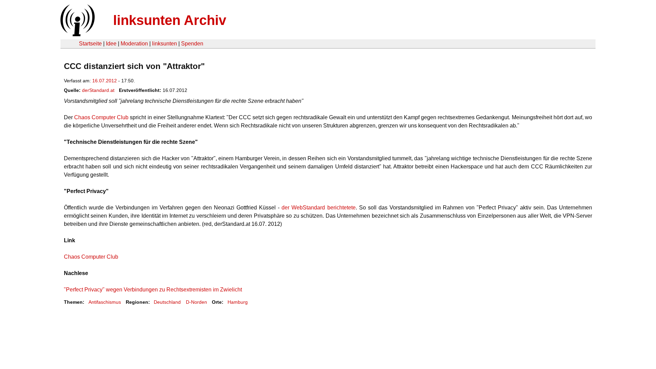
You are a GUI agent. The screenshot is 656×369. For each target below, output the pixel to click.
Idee (111, 43)
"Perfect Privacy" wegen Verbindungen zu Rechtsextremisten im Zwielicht (153, 289)
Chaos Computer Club (101, 117)
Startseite (90, 43)
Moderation (134, 43)
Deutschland (167, 302)
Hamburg (238, 302)
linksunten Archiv (169, 20)
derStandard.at (98, 90)
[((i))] (77, 34)
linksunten (164, 43)
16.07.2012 (104, 80)
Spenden (192, 43)
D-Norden (196, 302)
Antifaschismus (104, 302)
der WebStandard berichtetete (318, 207)
